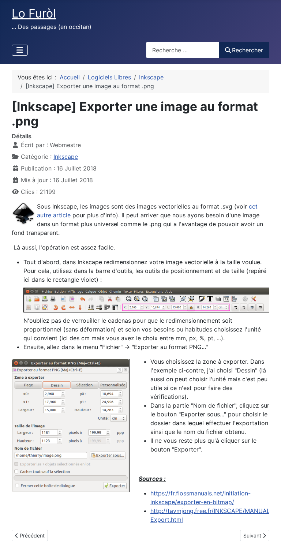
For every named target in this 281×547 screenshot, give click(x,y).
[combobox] (182, 50)
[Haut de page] (268, 533)
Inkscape (65, 156)
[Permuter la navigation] (20, 50)
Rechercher (247, 50)
